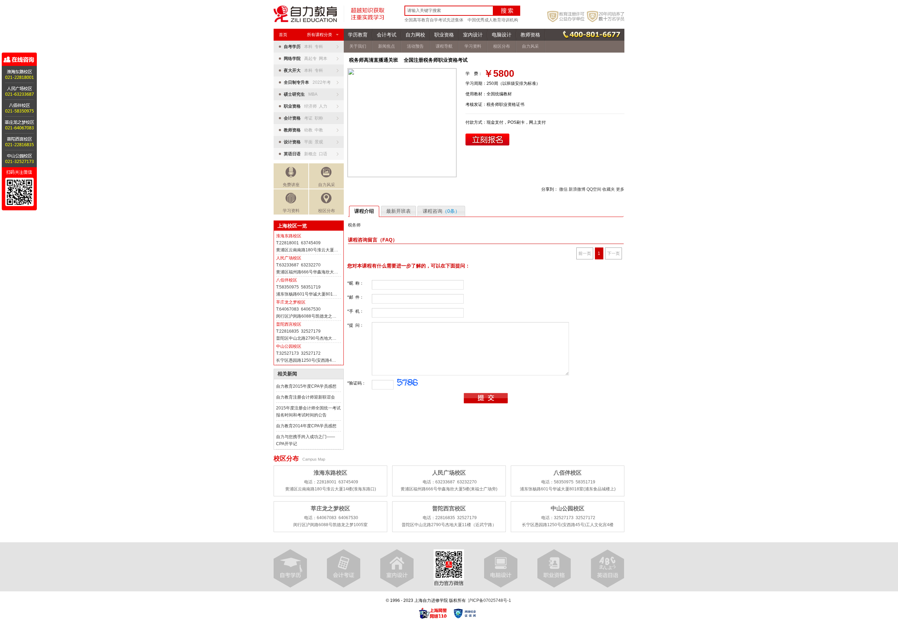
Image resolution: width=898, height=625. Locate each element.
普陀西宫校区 (288, 324)
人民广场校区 (288, 258)
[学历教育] (290, 568)
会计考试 (386, 35)
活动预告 (415, 46)
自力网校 (415, 35)
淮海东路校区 (288, 235)
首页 (283, 34)
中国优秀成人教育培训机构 (493, 20)
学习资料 (291, 210)
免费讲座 (291, 184)
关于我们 (357, 46)
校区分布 (326, 210)
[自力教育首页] (305, 20)
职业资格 (444, 35)
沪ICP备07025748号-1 (489, 600)
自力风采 (326, 184)
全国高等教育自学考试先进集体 (433, 20)
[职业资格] (554, 568)
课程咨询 (441, 211)
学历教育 (358, 35)
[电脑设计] (500, 568)
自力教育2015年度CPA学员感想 (306, 386)
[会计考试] (343, 568)
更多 (620, 189)
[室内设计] (397, 568)
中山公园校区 (288, 346)
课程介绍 (364, 211)
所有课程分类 (319, 34)
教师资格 (530, 35)
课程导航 (444, 46)
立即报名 (487, 139)
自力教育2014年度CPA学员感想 (306, 425)
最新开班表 (398, 211)
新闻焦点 (386, 46)
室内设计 (473, 35)
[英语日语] (607, 568)
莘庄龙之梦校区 (291, 302)
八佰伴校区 (286, 280)
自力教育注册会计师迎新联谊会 (305, 397)
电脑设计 (501, 35)
